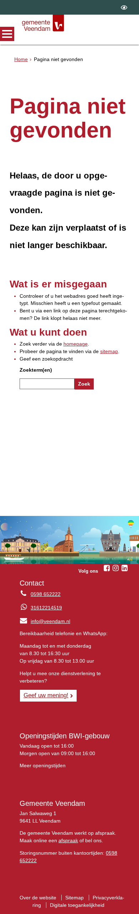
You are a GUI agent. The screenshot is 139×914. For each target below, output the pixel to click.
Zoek (84, 384)
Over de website (38, 897)
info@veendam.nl (45, 621)
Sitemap (74, 897)
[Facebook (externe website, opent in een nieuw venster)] (106, 568)
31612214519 (46, 608)
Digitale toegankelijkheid (77, 905)
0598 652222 (46, 594)
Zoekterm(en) (36, 370)
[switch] (124, 7)
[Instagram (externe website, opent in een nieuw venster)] (115, 568)
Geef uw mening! (46, 695)
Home (21, 59)
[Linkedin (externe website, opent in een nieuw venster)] (124, 568)
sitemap (109, 351)
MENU (7, 34)
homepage (75, 344)
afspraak (68, 840)
